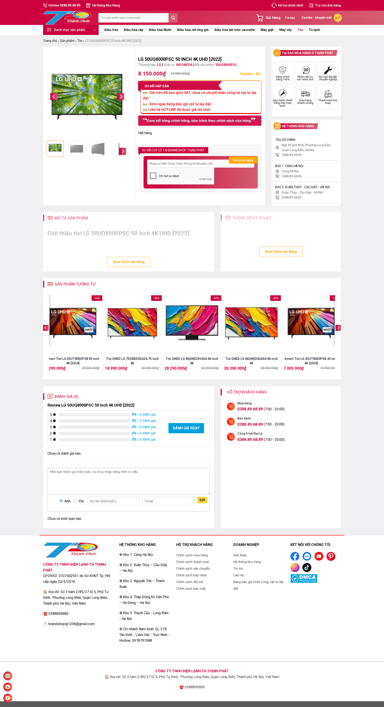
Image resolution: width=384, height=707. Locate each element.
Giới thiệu (240, 555)
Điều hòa (111, 30)
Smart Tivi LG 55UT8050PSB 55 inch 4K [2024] (72, 361)
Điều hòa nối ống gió (193, 30)
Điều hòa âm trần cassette (234, 30)
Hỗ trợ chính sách (290, 5)
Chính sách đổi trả (189, 582)
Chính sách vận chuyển (193, 569)
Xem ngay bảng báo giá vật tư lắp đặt (180, 104)
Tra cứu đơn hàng (328, 5)
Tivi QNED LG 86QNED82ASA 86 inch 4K (251, 361)
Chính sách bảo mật (191, 589)
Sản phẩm (67, 41)
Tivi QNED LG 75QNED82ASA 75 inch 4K (132, 361)
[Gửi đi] (173, 17)
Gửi (202, 500)
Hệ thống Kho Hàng (106, 5)
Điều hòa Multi (160, 30)
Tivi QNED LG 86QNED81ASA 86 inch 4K (192, 361)
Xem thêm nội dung (129, 262)
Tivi (300, 30)
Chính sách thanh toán (192, 562)
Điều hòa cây (133, 30)
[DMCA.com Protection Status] (303, 578)
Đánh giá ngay (186, 428)
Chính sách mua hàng (192, 555)
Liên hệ (238, 575)
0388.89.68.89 (250, 409)
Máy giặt (267, 30)
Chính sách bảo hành (191, 575)
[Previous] (54, 97)
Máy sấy (285, 30)
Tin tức (290, 18)
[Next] (121, 97)
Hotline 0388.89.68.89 (64, 5)
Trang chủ (50, 41)
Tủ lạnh (314, 30)
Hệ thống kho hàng (247, 562)
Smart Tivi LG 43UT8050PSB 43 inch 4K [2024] (311, 361)
